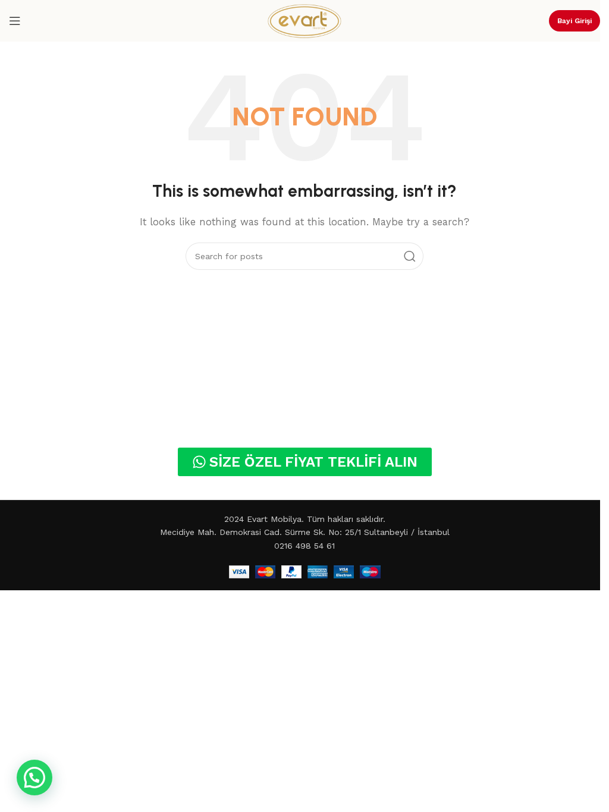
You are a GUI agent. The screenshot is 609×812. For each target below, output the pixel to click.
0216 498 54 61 (304, 545)
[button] (34, 777)
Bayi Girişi (574, 21)
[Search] (409, 256)
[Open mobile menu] (15, 21)
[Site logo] (304, 20)
